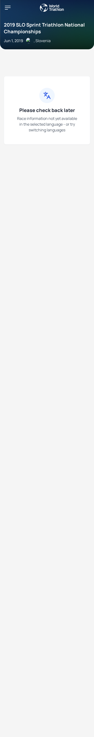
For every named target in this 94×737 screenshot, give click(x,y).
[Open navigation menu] (8, 7)
